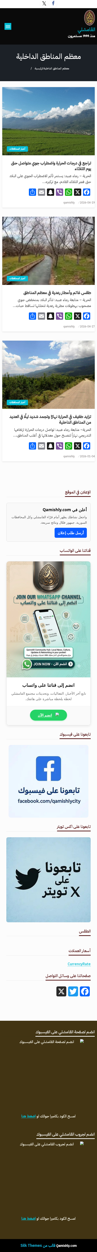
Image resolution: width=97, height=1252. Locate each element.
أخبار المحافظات (17, 149)
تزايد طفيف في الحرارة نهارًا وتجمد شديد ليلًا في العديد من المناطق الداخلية (50, 419)
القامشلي (86, 29)
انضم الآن (45, 715)
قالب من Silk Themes (38, 1245)
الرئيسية (39, 68)
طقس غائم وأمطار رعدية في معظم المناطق (57, 292)
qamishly (69, 203)
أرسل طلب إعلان (71, 532)
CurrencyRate (79, 964)
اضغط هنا (28, 1116)
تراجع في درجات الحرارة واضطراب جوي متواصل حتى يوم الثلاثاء (51, 165)
